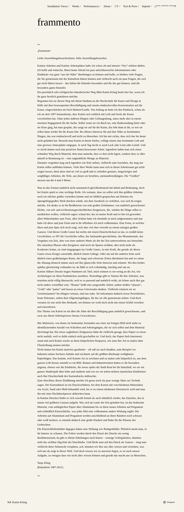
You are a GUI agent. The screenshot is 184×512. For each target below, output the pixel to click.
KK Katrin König (17, 502)
